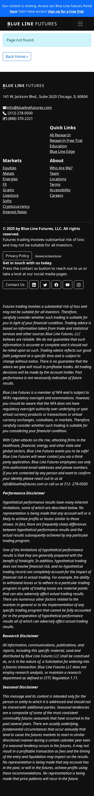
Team (54, 173)
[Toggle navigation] (80, 23)
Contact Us (15, 284)
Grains (8, 189)
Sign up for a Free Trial (66, 11)
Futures (32, 24)
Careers (56, 195)
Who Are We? (61, 167)
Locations (58, 178)
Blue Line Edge (62, 151)
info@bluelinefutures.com (29, 107)
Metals (8, 173)
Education (58, 145)
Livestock (11, 195)
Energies (10, 178)
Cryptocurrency (16, 206)
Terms (55, 184)
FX (5, 184)
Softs (7, 200)
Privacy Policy (17, 255)
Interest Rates (15, 211)
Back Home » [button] (17, 56)
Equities (9, 167)
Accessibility (60, 189)
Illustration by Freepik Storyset (48, 256)
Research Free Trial (66, 140)
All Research (60, 135)
